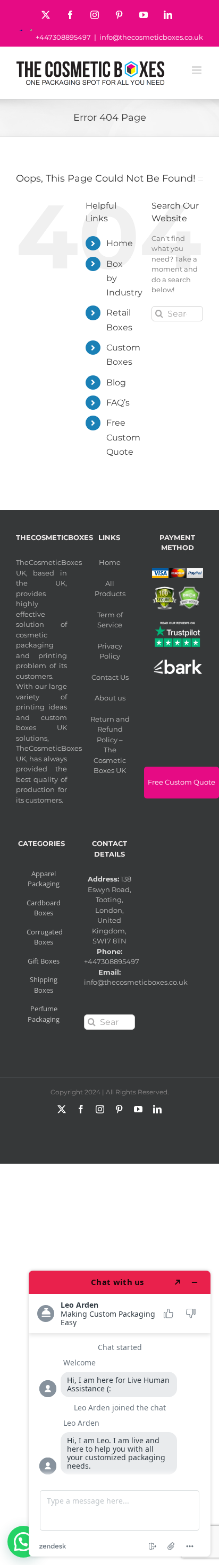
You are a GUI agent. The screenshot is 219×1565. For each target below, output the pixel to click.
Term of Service (110, 619)
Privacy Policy (109, 651)
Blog (116, 382)
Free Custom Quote (123, 437)
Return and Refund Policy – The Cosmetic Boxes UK (110, 745)
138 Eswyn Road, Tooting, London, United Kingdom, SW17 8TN (109, 910)
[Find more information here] (119, 1413)
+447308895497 (63, 37)
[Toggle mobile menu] (197, 70)
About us (110, 698)
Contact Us (110, 677)
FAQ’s (118, 403)
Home (119, 243)
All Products (110, 588)
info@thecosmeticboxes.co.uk (151, 37)
